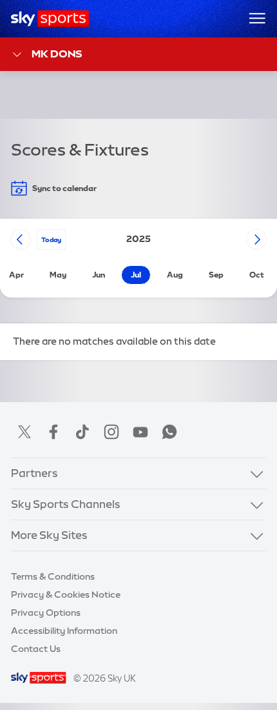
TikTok (82, 432)
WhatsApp (169, 432)
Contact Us (36, 648)
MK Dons (57, 53)
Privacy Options (46, 612)
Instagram (111, 432)
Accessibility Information (64, 630)
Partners (34, 473)
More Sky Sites (49, 535)
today (51, 239)
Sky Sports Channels (65, 504)
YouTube (140, 432)
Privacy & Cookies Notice (65, 594)
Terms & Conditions (53, 576)
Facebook (53, 432)
